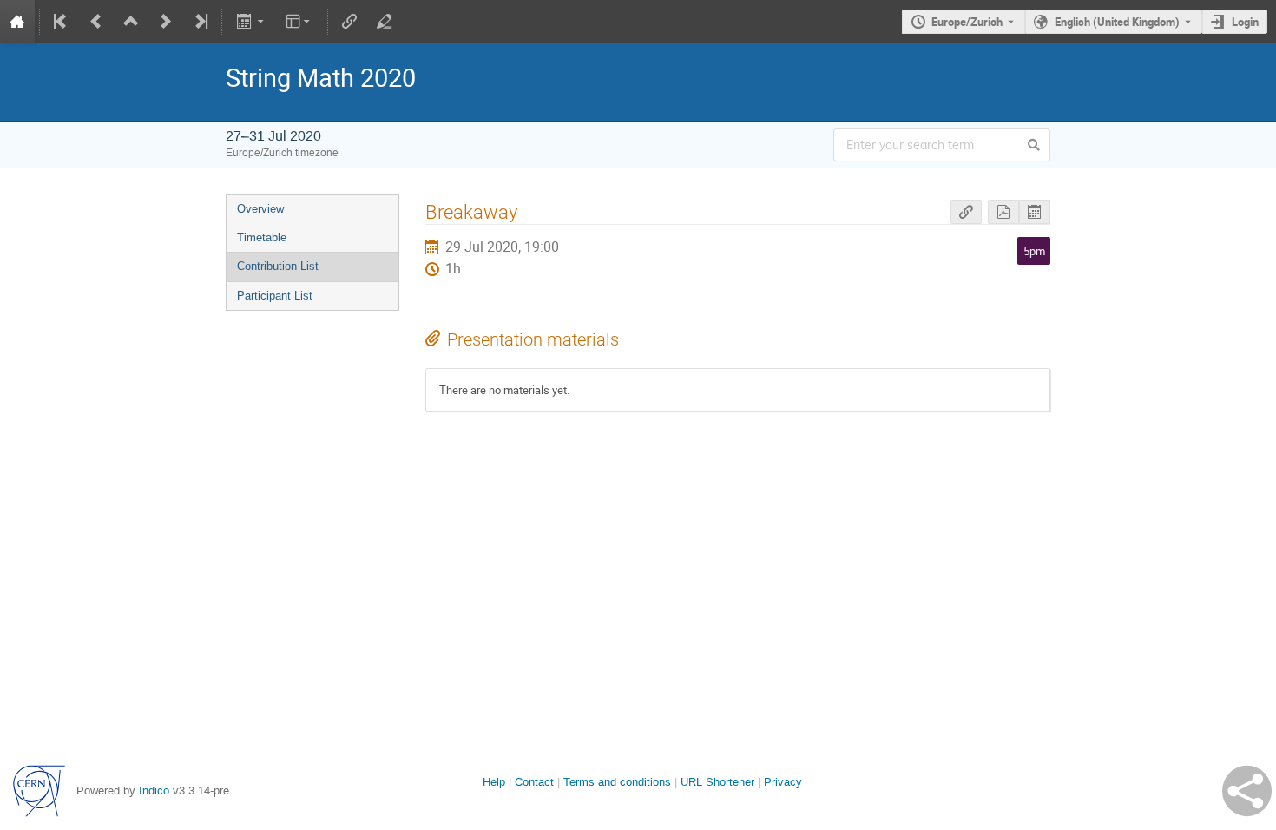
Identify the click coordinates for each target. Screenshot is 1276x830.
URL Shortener (717, 781)
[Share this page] (1247, 791)
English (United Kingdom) (1117, 22)
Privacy (783, 781)
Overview (260, 208)
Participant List (274, 295)
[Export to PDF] (1003, 212)
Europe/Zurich (967, 22)
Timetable (261, 237)
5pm (1034, 251)
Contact (534, 781)
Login (1245, 22)
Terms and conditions (617, 781)
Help (494, 781)
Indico (154, 790)
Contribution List (278, 266)
